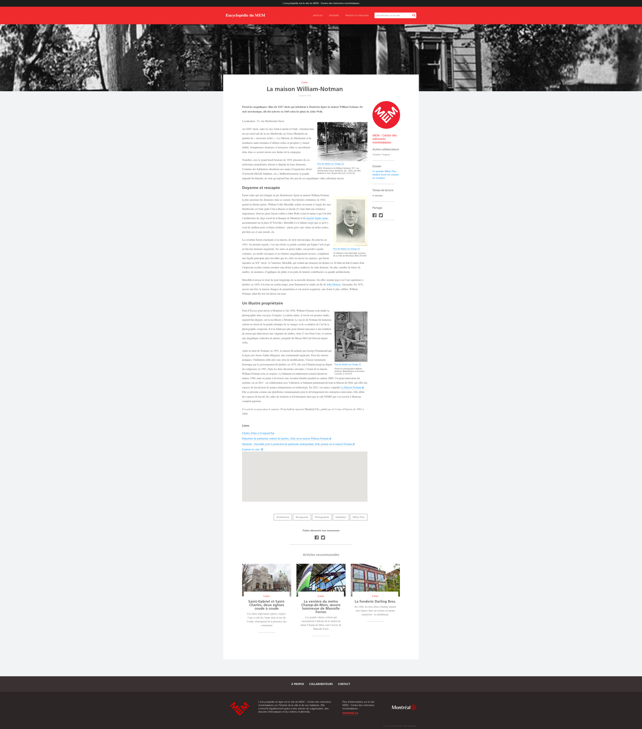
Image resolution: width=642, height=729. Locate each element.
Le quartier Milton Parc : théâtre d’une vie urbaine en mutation (385, 174)
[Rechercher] (413, 15)
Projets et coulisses (357, 15)
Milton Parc (359, 517)
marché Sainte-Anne (317, 218)
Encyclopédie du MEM (245, 15)
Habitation (341, 517)
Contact (344, 684)
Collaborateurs (321, 684)
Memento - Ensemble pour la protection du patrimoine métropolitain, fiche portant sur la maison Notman (297, 444)
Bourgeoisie (302, 517)
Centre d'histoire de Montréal (240, 708)
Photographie (322, 517)
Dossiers (334, 15)
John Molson (333, 284)
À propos (297, 684)
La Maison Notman (351, 387)
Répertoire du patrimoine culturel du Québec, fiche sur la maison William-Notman (285, 438)
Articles (318, 15)
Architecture (283, 517)
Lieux (305, 82)
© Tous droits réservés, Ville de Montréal (399, 726)
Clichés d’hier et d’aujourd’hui (258, 433)
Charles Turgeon (381, 154)
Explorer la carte (251, 449)
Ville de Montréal (404, 707)
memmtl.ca (350, 713)
